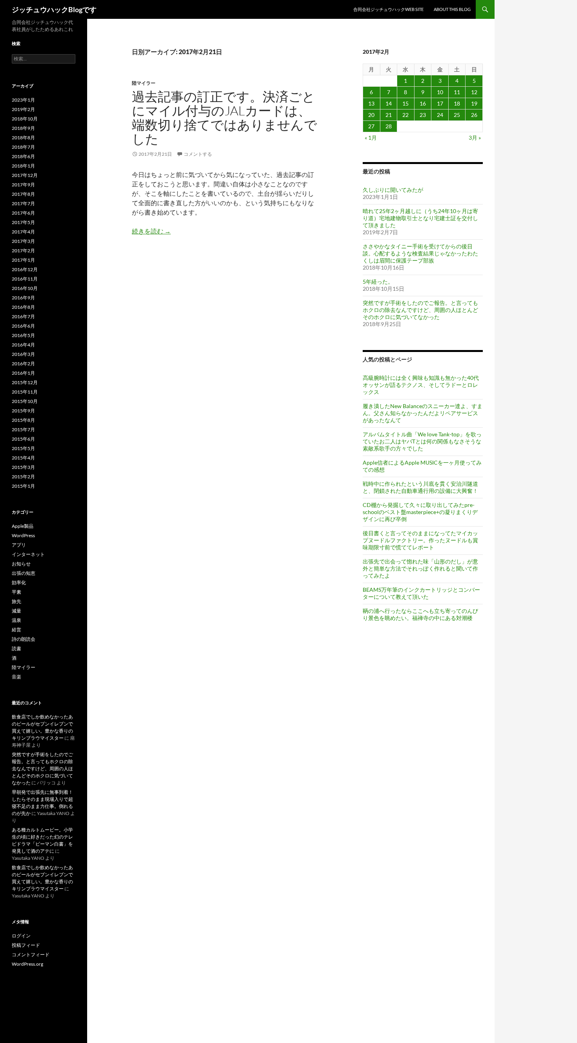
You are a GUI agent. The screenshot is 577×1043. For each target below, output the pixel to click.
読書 (16, 648)
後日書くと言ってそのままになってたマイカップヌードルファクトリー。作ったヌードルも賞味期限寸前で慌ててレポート (420, 540)
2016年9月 (23, 298)
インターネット (28, 554)
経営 (16, 630)
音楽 (16, 677)
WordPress (23, 535)
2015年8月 (23, 420)
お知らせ (21, 564)
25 (457, 114)
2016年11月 (25, 279)
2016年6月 (23, 326)
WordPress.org (27, 964)
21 (388, 114)
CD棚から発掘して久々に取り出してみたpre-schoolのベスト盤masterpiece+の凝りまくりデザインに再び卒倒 (420, 511)
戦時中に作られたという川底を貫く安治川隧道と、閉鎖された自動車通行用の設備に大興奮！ (420, 487)
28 (388, 126)
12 (474, 92)
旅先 (16, 601)
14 (388, 103)
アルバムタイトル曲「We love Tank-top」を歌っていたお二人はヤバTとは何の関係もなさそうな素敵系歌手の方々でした (422, 441)
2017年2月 (23, 250)
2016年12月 (25, 269)
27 (371, 126)
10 (440, 92)
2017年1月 (23, 260)
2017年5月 (23, 222)
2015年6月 (23, 439)
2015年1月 (23, 486)
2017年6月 (23, 213)
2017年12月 (25, 175)
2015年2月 (23, 477)
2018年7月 (23, 147)
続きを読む (151, 231)
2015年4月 (23, 458)
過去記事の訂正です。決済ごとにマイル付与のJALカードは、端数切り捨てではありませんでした (224, 117)
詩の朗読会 (23, 639)
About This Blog (452, 9)
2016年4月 (23, 345)
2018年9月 (23, 128)
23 (423, 114)
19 (474, 103)
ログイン (21, 936)
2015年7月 (23, 429)
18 (457, 103)
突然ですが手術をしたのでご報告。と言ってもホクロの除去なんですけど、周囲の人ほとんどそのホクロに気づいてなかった (420, 309)
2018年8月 (23, 137)
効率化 (19, 582)
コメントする (198, 154)
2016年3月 (23, 354)
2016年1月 (23, 373)
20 (371, 114)
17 (440, 103)
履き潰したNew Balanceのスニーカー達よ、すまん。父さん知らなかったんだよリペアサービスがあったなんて (422, 413)
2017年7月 (23, 203)
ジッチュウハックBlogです (54, 9)
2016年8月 (23, 307)
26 (474, 114)
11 (457, 92)
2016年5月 (23, 335)
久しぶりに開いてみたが (393, 189)
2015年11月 (25, 392)
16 (423, 103)
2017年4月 (23, 232)
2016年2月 (23, 364)
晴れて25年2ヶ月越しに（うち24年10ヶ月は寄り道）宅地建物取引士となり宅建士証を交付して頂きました (420, 218)
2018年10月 (25, 119)
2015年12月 (25, 382)
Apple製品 (22, 526)
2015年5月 (23, 448)
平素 (16, 592)
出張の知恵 (23, 573)
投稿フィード (26, 945)
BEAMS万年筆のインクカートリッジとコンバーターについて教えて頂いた (421, 593)
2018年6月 (23, 156)
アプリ (19, 545)
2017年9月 (23, 185)
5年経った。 (378, 281)
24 (440, 114)
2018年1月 (23, 166)
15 (405, 103)
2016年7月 (23, 316)
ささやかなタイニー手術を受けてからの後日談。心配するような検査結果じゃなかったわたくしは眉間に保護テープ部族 (420, 253)
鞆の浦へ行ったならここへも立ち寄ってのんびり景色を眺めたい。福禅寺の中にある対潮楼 (420, 614)
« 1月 (371, 137)
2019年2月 (23, 109)
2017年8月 (23, 194)
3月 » (475, 137)
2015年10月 (25, 401)
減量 (16, 611)
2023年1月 (23, 100)
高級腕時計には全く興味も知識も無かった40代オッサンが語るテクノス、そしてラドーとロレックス (421, 384)
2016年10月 (25, 288)
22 (405, 114)
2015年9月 (23, 411)
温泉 (16, 620)
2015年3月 (23, 467)
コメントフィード (30, 954)
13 (371, 103)
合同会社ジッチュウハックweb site (388, 9)
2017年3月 (23, 241)
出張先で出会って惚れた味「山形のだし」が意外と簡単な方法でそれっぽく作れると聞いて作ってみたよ (420, 568)
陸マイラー (143, 83)
